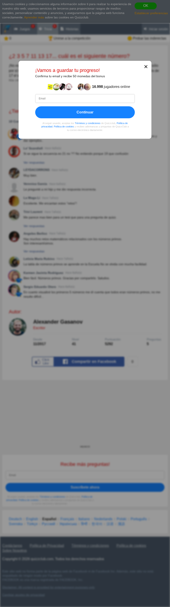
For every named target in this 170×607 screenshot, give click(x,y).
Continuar (85, 112)
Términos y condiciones (87, 123)
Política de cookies (64, 126)
